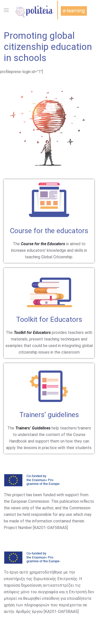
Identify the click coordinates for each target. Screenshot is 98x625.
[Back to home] (49, 10)
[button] (6, 10)
